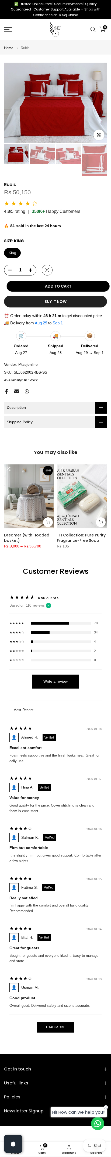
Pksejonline (28, 364)
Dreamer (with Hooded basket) (26, 537)
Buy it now (55, 301)
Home (8, 48)
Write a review (55, 681)
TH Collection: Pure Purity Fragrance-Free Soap (81, 537)
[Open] (13, 1144)
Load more (55, 1027)
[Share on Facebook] (6, 391)
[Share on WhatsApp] (27, 391)
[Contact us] (97, 1123)
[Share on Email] (16, 391)
